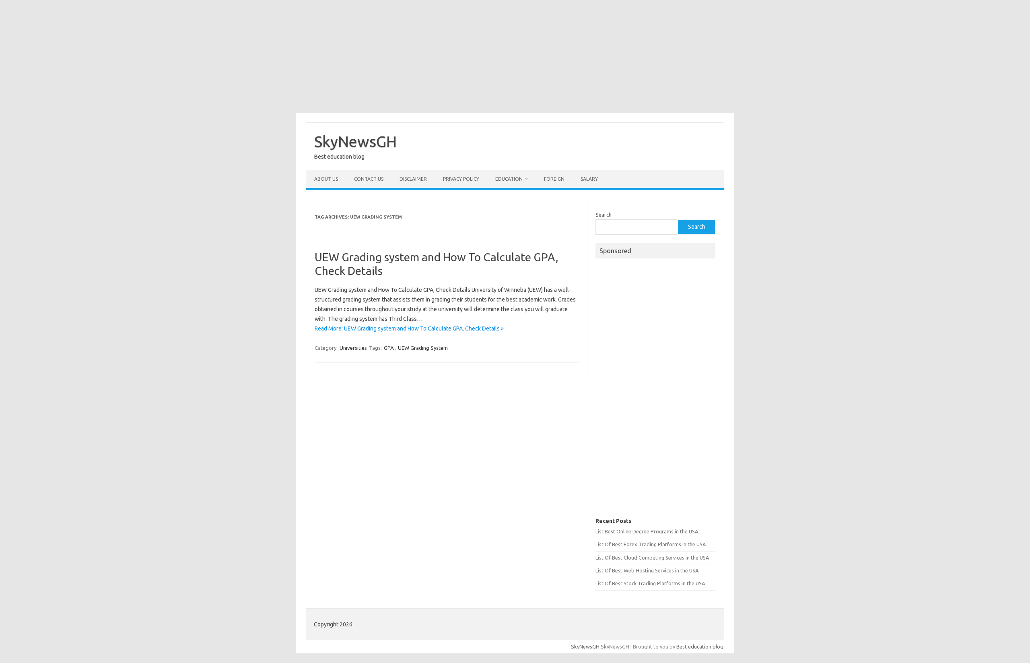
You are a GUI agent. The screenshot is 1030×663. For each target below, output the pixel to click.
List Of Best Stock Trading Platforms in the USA (650, 583)
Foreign (554, 179)
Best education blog (699, 646)
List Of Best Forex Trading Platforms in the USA (650, 544)
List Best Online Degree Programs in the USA (646, 531)
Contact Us (368, 179)
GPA (389, 348)
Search (603, 214)
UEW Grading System (423, 348)
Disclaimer (413, 179)
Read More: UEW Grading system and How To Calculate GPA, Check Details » (409, 328)
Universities (353, 348)
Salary (589, 179)
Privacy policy (461, 179)
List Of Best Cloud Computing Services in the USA (652, 557)
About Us (326, 179)
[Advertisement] (515, 56)
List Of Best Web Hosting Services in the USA (646, 570)
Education (509, 179)
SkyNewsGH (355, 141)
